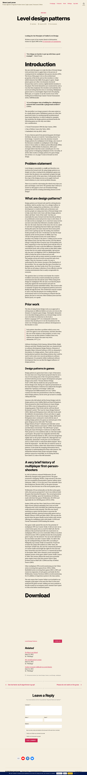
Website (27, 723)
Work (64, 3)
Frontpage (52, 3)
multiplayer (58, 675)
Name (27, 717)
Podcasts (59, 3)
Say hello (75, 3)
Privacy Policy (25, 771)
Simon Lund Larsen (9, 2)
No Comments (53, 24)
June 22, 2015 (43, 24)
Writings (70, 3)
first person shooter (31, 675)
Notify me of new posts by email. (34, 736)
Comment (27, 705)
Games (47, 675)
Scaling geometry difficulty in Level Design (38, 667)
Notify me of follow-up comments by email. (36, 733)
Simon (34, 24)
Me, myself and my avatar (33, 660)
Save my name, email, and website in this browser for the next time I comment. (43, 730)
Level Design (52, 675)
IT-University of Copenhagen (52, 41)
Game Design (42, 675)
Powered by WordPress (37, 771)
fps (37, 675)
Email (45, 717)
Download (58, 641)
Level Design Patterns (31, 641)
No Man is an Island (31, 652)
